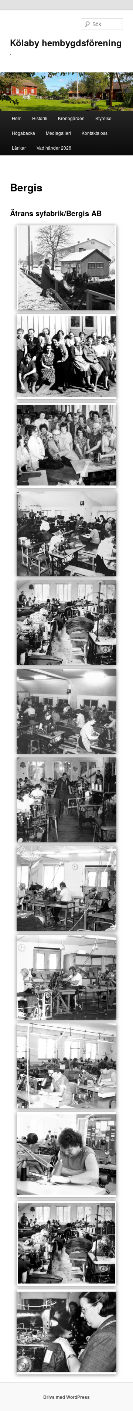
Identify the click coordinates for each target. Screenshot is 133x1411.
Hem (16, 118)
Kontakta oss (95, 133)
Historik (39, 118)
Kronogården (71, 118)
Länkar (19, 147)
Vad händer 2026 (54, 147)
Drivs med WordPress (66, 1397)
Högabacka (23, 133)
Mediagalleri (58, 133)
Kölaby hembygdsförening (66, 42)
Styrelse (103, 118)
